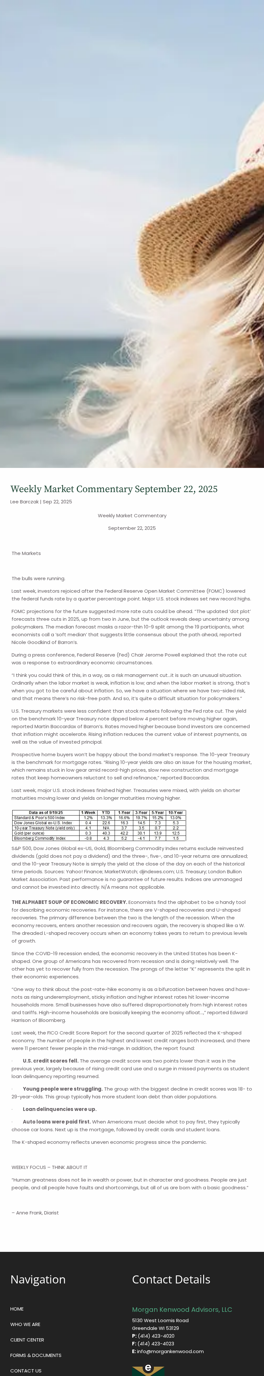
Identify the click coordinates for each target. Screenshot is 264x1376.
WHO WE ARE (25, 1324)
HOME (17, 1308)
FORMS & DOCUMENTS (35, 1355)
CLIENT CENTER (27, 1339)
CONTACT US (26, 1370)
